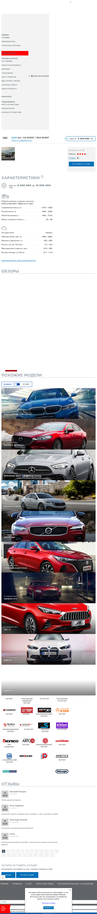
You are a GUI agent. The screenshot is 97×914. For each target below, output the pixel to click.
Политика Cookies (48, 903)
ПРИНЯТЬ (48, 907)
